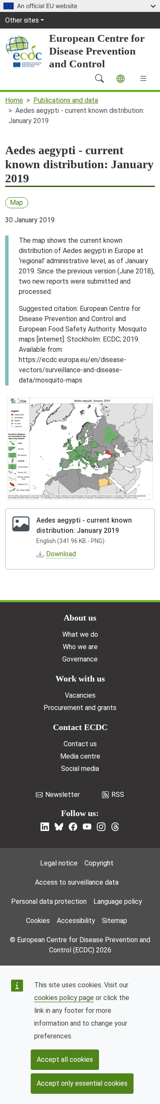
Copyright (98, 863)
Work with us (80, 678)
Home (14, 100)
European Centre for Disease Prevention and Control (97, 50)
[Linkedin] (45, 826)
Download (61, 554)
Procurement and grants (80, 708)
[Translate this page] (120, 79)
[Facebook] (73, 826)
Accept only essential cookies (82, 1083)
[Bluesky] (59, 826)
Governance (80, 659)
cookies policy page (64, 998)
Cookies (38, 921)
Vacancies (80, 695)
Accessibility (76, 921)
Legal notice (59, 863)
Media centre (80, 756)
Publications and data (65, 100)
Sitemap (114, 921)
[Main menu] (143, 78)
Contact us (80, 744)
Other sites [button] (22, 20)
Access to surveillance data (77, 882)
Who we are (80, 647)
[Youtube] (87, 826)
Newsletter (62, 795)
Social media (80, 769)
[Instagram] (101, 826)
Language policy (117, 901)
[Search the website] (99, 78)
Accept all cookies (65, 1059)
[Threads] (115, 826)
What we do (80, 634)
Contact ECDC (80, 727)
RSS (117, 795)
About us (80, 617)
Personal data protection (49, 901)
